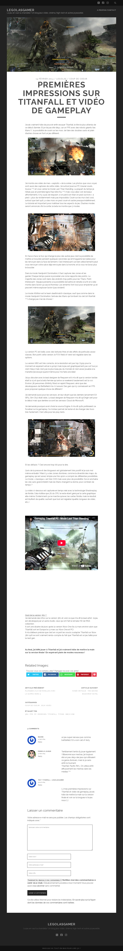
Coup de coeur (78, 79)
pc (35, 714)
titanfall (52, 714)
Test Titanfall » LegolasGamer (51, 780)
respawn (42, 714)
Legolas (61, 79)
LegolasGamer (20, 10)
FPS (31, 714)
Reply (40, 742)
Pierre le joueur (44, 751)
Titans (61, 714)
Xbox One (70, 714)
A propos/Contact (106, 10)
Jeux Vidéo (46, 705)
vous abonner (38, 886)
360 (27, 714)
